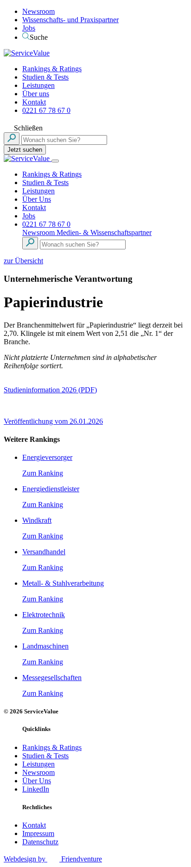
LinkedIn (35, 789)
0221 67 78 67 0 (46, 110)
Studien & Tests (45, 77)
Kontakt (34, 102)
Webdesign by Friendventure (53, 859)
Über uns (35, 94)
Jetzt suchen (24, 149)
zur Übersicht (23, 261)
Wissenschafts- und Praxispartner (70, 20)
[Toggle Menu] (55, 161)
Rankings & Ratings (52, 69)
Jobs (28, 28)
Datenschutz (40, 842)
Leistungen (38, 85)
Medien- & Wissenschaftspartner (104, 232)
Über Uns (36, 199)
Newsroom (38, 11)
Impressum (38, 833)
